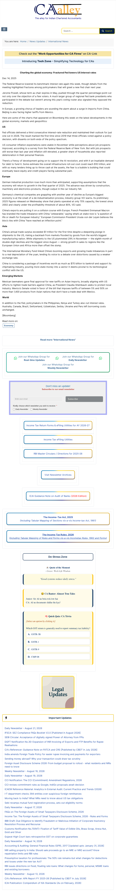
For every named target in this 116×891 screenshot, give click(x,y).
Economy (8, 325)
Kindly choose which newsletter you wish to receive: (35, 406)
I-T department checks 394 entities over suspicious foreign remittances (43, 793)
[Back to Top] (111, 886)
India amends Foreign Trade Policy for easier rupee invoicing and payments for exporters (52, 754)
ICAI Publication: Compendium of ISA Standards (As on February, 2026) (43, 883)
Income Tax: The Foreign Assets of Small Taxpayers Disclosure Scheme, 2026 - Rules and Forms (56, 816)
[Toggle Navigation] (4, 29)
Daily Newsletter (22, 409)
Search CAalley (70, 26)
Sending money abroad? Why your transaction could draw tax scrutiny (42, 758)
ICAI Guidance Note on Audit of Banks (58, 496)
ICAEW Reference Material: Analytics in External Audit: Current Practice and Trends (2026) (53, 789)
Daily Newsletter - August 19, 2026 (23, 775)
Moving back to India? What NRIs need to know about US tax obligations (44, 798)
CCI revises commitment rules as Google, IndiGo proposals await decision (44, 784)
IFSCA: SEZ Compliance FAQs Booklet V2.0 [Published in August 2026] (43, 732)
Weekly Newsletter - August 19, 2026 (25, 771)
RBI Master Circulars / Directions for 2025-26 (58, 453)
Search (108, 31)
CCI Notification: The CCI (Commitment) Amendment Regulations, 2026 (43, 780)
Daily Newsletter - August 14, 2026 (23, 841)
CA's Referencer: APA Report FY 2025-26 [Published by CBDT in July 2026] (45, 878)
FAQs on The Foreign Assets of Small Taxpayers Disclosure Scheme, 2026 (44, 811)
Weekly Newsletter (40, 409)
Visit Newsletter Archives (58, 474)
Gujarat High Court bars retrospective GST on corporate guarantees (41, 836)
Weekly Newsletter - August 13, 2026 (25, 874)
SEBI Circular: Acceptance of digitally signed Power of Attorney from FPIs (44, 737)
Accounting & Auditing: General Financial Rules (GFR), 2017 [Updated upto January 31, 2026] (54, 845)
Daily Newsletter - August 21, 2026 (23, 728)
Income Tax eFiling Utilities (58, 439)
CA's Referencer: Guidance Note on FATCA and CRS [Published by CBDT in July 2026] (51, 749)
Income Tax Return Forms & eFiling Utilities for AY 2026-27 (58, 425)
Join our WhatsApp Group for (34, 358)
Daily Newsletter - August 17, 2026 (23, 807)
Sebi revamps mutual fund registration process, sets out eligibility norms (43, 802)
